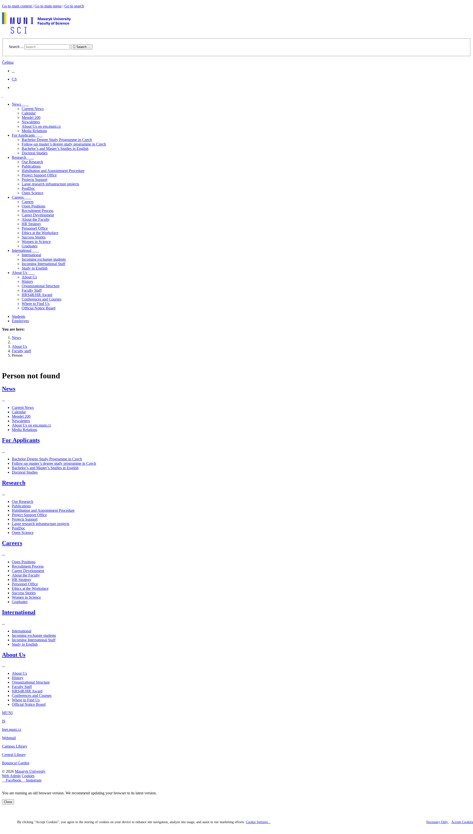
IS (3, 721)
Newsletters (31, 122)
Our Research (32, 162)
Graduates (20, 602)
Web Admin (11, 776)
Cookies (28, 776)
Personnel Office (25, 584)
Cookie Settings (257, 822)
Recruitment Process (28, 566)
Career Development (28, 571)
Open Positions (23, 562)
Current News (33, 109)
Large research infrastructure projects (50, 184)
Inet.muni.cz (11, 729)
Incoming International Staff (43, 264)
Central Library (14, 755)
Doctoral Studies (35, 153)
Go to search (74, 6)
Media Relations (34, 131)
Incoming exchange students (44, 259)
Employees (20, 321)
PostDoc (28, 188)
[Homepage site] (36, 32)
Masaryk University (30, 771)
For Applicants (21, 440)
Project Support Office (39, 175)
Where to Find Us (36, 304)
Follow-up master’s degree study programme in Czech (64, 144)
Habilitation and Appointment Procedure (53, 171)
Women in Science (26, 597)
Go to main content (17, 6)
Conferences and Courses (41, 299)
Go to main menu (48, 6)
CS (14, 79)
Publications (31, 166)
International (31, 255)
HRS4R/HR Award (37, 295)
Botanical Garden (15, 763)
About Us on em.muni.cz (41, 126)
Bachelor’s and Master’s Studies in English (55, 148)
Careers (12, 543)
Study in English (35, 268)
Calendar (29, 113)
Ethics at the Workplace (30, 588)
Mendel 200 (31, 117)
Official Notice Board (38, 308)
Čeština (8, 62)
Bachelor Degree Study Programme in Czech (57, 140)
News (8, 388)
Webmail (9, 738)
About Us (29, 277)
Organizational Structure (41, 286)
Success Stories (24, 593)
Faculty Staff (32, 290)
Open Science (32, 193)
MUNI (7, 713)
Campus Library (14, 746)
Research (13, 483)
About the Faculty (26, 575)
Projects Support (34, 179)
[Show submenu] (3, 399)
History (27, 281)
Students (18, 316)
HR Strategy (21, 579)
